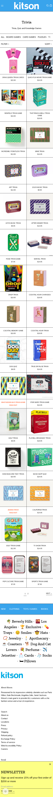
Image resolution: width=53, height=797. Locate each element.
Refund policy (6, 735)
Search (4, 712)
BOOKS (44, 609)
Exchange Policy (8, 739)
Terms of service (8, 742)
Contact (4, 718)
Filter (4, 44)
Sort (47, 44)
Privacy (4, 729)
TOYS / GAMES (30, 609)
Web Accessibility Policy (11, 746)
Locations (5, 722)
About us (4, 715)
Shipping (4, 732)
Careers (4, 749)
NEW (3, 609)
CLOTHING (14, 609)
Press (3, 725)
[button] (47, 5)
